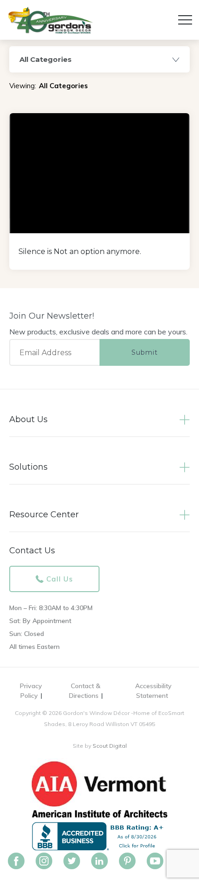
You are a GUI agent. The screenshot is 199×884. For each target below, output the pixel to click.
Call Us (59, 579)
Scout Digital (110, 745)
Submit (144, 352)
